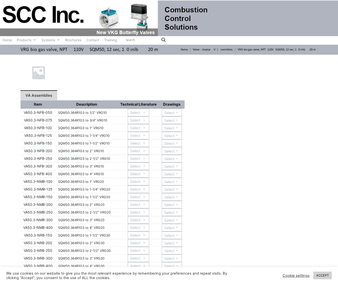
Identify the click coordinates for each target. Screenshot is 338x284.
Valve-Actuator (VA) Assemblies (213, 49)
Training (110, 40)
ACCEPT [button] (322, 275)
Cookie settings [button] (296, 275)
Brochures (73, 40)
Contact (92, 40)
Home (7, 40)
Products (24, 40)
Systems (48, 40)
